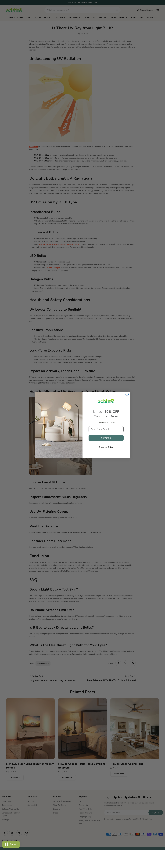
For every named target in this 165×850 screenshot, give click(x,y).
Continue (106, 437)
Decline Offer (106, 447)
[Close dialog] (127, 394)
